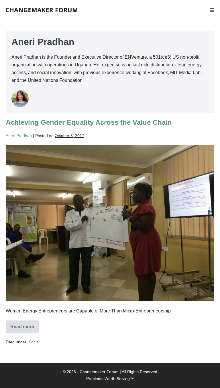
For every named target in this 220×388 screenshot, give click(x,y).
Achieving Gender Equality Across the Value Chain (89, 122)
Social (34, 342)
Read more (24, 328)
